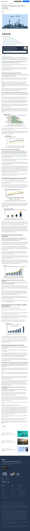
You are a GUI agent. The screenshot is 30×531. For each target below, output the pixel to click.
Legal (20, 496)
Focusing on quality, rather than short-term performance (11, 41)
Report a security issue (22, 495)
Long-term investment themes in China (8, 38)
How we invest (3, 486)
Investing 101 (21, 489)
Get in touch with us (21, 494)
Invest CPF (3, 487)
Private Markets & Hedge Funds (5, 498)
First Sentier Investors (14, 418)
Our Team (12, 489)
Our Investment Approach (14, 488)
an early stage (18, 159)
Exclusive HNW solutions (5, 495)
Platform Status (13, 497)
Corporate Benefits (4, 497)
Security (12, 495)
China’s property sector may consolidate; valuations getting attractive (13, 43)
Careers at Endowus (13, 494)
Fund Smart (3, 494)
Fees (11, 486)
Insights (20, 486)
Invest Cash (3, 489)
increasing (6, 206)
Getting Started (13, 487)
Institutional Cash (4, 496)
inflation (4, 102)
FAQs (20, 488)
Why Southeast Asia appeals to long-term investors (10, 39)
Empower (20, 487)
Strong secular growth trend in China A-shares (9, 44)
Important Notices (13, 496)
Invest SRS (3, 488)
